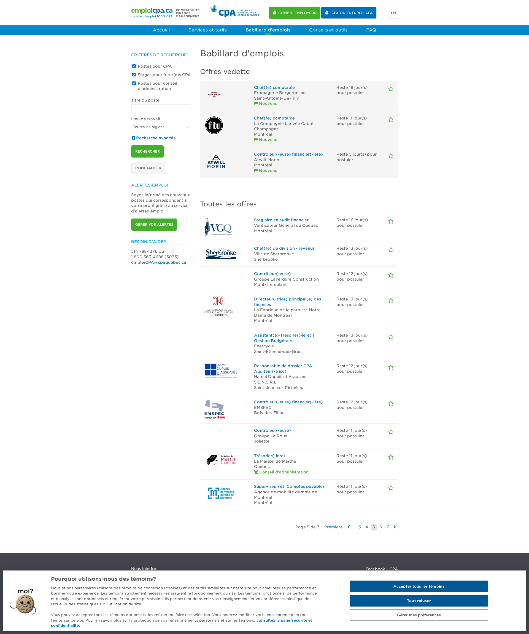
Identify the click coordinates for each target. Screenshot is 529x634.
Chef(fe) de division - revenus (284, 248)
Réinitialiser (148, 168)
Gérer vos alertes (154, 224)
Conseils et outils (328, 30)
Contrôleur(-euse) (272, 273)
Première (333, 527)
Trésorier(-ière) (269, 456)
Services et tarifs (207, 30)
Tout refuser (419, 601)
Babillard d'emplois (267, 30)
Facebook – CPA (382, 569)
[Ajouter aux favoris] (390, 89)
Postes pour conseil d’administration (157, 86)
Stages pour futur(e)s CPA (164, 75)
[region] (264, 600)
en (393, 13)
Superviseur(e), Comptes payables (289, 486)
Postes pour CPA (155, 66)
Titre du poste (145, 100)
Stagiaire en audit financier (281, 220)
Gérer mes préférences (419, 615)
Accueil (161, 30)
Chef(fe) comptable (274, 87)
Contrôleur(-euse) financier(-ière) (288, 154)
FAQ (371, 30)
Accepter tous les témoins (418, 586)
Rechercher (147, 151)
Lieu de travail (145, 119)
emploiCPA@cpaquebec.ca (158, 262)
